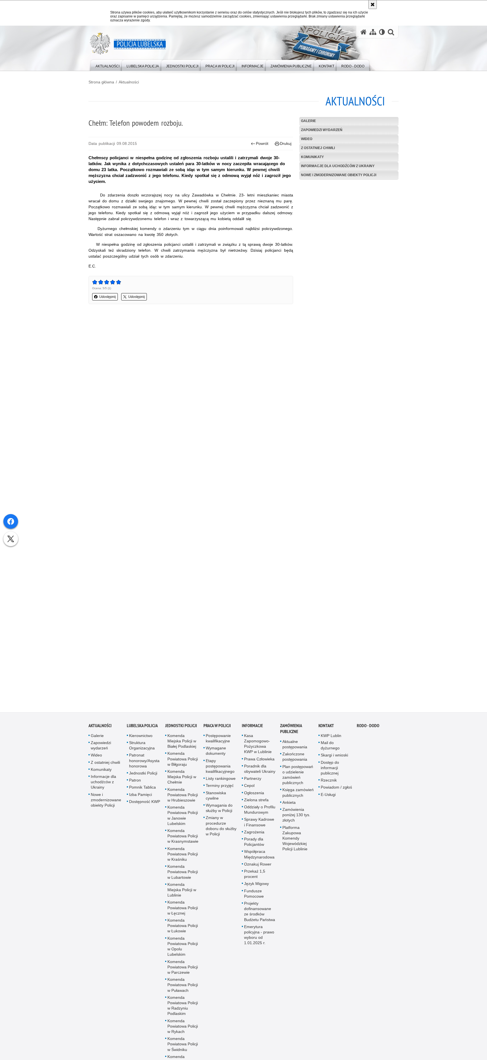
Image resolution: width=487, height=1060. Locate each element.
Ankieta (289, 806)
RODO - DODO (368, 729)
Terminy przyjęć (220, 789)
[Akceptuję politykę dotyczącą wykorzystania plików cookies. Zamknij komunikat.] (372, 4)
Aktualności (129, 82)
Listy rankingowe (221, 782)
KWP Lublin (331, 739)
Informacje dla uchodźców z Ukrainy (338, 166)
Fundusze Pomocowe (254, 897)
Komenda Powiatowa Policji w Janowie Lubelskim (182, 819)
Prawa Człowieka (259, 762)
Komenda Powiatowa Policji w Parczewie (182, 970)
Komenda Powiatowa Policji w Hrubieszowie (182, 798)
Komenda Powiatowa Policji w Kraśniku (182, 857)
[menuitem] (107, 65)
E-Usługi (328, 798)
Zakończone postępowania (294, 760)
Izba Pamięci (140, 798)
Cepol (249, 789)
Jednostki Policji (143, 776)
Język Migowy (256, 887)
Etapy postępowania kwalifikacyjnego (220, 769)
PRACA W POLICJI (217, 729)
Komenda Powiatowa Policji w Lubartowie (182, 875)
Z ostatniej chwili (318, 148)
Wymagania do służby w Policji (219, 811)
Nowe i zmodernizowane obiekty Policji (338, 175)
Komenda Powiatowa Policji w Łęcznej (182, 911)
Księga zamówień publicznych (298, 796)
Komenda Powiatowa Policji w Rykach (182, 1029)
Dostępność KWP (144, 805)
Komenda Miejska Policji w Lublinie (181, 893)
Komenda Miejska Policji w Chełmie (181, 780)
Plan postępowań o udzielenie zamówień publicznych (297, 778)
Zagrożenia (254, 835)
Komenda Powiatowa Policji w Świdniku (182, 1047)
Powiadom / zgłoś (336, 791)
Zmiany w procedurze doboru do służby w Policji (221, 829)
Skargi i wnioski (334, 758)
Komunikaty (312, 157)
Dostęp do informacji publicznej (330, 771)
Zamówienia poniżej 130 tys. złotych (296, 818)
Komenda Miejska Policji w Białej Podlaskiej (181, 744)
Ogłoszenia (254, 796)
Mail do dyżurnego (330, 749)
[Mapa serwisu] (372, 32)
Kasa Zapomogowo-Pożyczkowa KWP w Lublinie (258, 747)
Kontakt (326, 729)
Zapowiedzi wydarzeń (321, 130)
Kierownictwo (140, 739)
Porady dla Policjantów (254, 845)
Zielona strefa (256, 803)
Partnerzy (252, 782)
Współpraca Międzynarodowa (259, 858)
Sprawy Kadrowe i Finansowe (259, 826)
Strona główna (101, 82)
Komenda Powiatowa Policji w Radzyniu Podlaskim (182, 1009)
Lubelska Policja (142, 729)
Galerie (308, 121)
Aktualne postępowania (294, 748)
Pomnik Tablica (142, 791)
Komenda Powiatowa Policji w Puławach (182, 988)
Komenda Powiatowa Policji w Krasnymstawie (182, 839)
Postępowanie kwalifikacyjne (218, 742)
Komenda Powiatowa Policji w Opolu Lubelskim (182, 950)
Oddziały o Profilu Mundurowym (259, 813)
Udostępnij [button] (107, 297)
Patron (135, 784)
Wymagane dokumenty (216, 754)
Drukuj (285, 143)
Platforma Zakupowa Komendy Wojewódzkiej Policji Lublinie (294, 842)
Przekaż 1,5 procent (254, 877)
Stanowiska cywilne (216, 799)
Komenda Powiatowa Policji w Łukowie (182, 929)
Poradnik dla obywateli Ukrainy (259, 772)
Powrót (262, 143)
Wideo (306, 139)
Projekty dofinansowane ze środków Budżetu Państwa (259, 915)
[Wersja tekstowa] (382, 32)
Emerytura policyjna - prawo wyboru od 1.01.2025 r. (259, 938)
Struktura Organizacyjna (142, 749)
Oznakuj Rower (257, 868)
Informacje (252, 729)
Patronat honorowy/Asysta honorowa (144, 764)
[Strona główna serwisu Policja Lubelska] (363, 32)
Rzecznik (329, 784)
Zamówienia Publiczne (291, 732)
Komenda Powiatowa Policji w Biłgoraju (182, 762)
